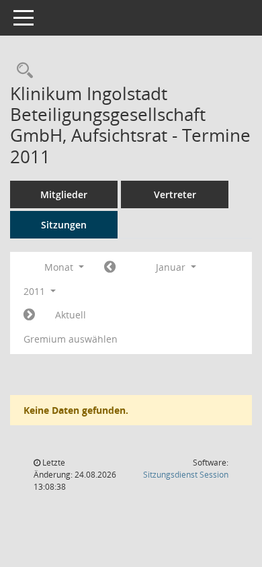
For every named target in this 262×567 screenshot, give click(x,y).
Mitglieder (63, 194)
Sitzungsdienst (185, 474)
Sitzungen (64, 224)
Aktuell (70, 314)
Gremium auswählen (71, 339)
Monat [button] (60, 267)
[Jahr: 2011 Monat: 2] (29, 315)
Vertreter (175, 194)
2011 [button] (36, 291)
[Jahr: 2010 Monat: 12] (110, 267)
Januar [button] (172, 267)
